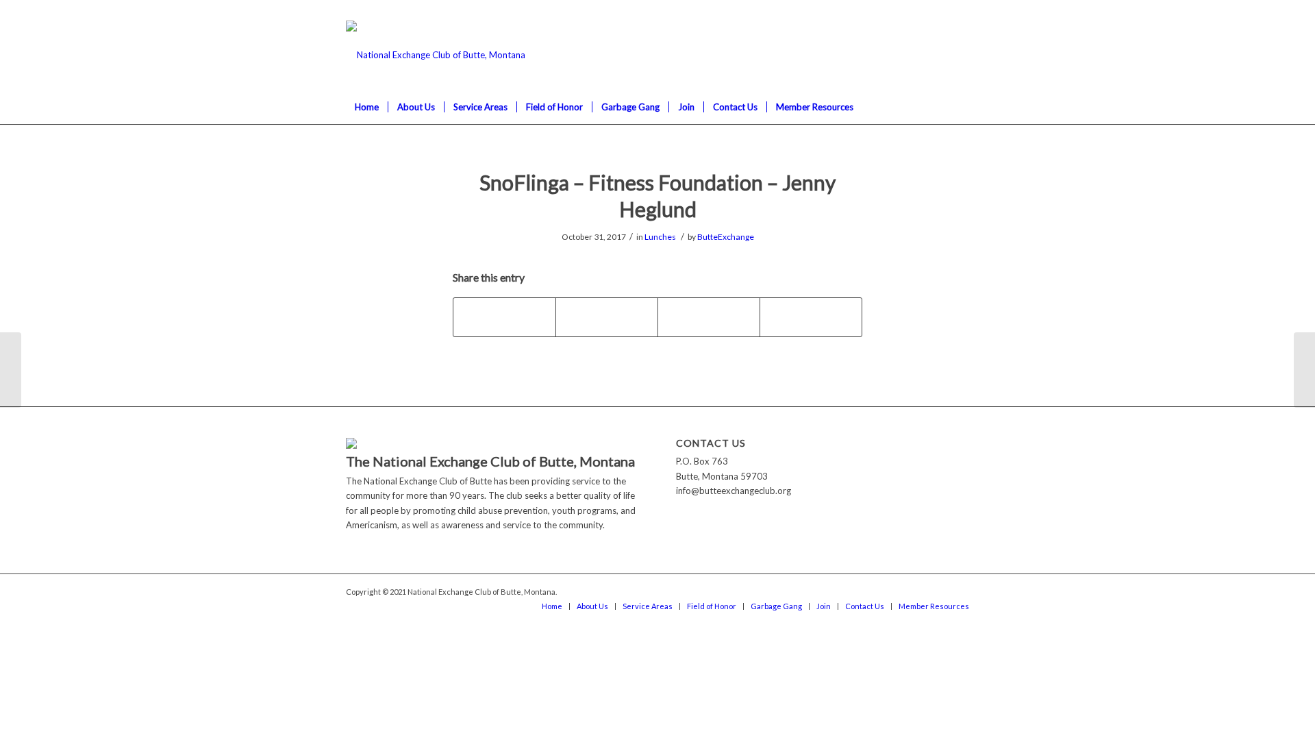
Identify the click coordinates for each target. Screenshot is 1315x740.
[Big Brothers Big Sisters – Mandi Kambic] (10, 370)
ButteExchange (725, 237)
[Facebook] (959, 10)
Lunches (660, 237)
